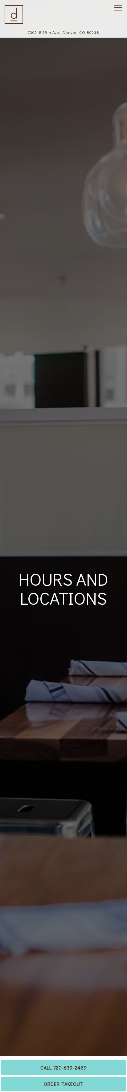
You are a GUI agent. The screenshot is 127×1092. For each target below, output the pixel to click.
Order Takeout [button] (64, 1084)
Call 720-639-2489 (63, 1067)
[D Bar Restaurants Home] (14, 14)
